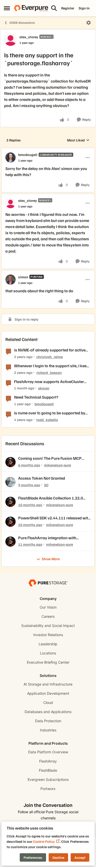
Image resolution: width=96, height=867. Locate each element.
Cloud (48, 702)
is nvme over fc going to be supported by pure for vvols (49, 413)
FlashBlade (48, 770)
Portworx (48, 788)
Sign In (84, 8)
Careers (48, 616)
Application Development (48, 693)
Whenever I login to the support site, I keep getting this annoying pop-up (51, 366)
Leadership (48, 644)
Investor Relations (48, 635)
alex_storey (28, 37)
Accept (80, 857)
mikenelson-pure (57, 465)
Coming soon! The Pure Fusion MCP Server (50, 458)
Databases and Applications (48, 712)
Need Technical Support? (36, 397)
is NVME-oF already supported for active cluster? (50, 350)
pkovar (43, 388)
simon (23, 277)
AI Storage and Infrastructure (48, 684)
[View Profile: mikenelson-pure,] (10, 462)
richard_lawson (49, 372)
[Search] (54, 8)
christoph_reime (49, 356)
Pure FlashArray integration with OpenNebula (47, 538)
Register (67, 8)
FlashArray (48, 761)
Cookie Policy (44, 841)
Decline (58, 857)
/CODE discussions (22, 22)
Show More (51, 559)
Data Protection (48, 721)
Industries (48, 730)
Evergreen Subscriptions (48, 779)
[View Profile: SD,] (10, 482)
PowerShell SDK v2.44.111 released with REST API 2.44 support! (54, 518)
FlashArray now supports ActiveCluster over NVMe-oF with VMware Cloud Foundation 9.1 (49, 381)
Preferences (33, 857)
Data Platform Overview (48, 752)
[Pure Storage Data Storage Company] (48, 582)
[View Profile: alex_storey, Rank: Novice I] (10, 39)
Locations (48, 653)
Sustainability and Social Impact (48, 625)
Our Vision (48, 607)
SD (46, 485)
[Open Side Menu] (7, 8)
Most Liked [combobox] (78, 140)
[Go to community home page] (31, 8)
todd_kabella (47, 419)
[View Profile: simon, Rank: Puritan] (10, 279)
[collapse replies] (48, 150)
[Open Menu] (88, 22)
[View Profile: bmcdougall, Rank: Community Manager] (10, 157)
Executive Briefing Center (48, 662)
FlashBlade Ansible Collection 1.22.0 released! (50, 498)
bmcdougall (27, 154)
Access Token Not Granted (41, 478)
